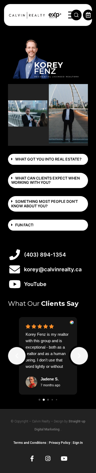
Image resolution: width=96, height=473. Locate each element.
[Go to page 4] (56, 399)
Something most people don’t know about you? (44, 203)
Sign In (78, 443)
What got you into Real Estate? (48, 159)
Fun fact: (24, 225)
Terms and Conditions (29, 443)
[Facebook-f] (31, 458)
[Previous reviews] (17, 356)
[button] (48, 159)
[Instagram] (48, 458)
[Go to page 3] (52, 399)
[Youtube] (64, 458)
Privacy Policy (59, 443)
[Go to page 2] (48, 399)
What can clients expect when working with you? (45, 180)
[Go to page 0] (40, 399)
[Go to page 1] (44, 400)
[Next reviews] (79, 356)
